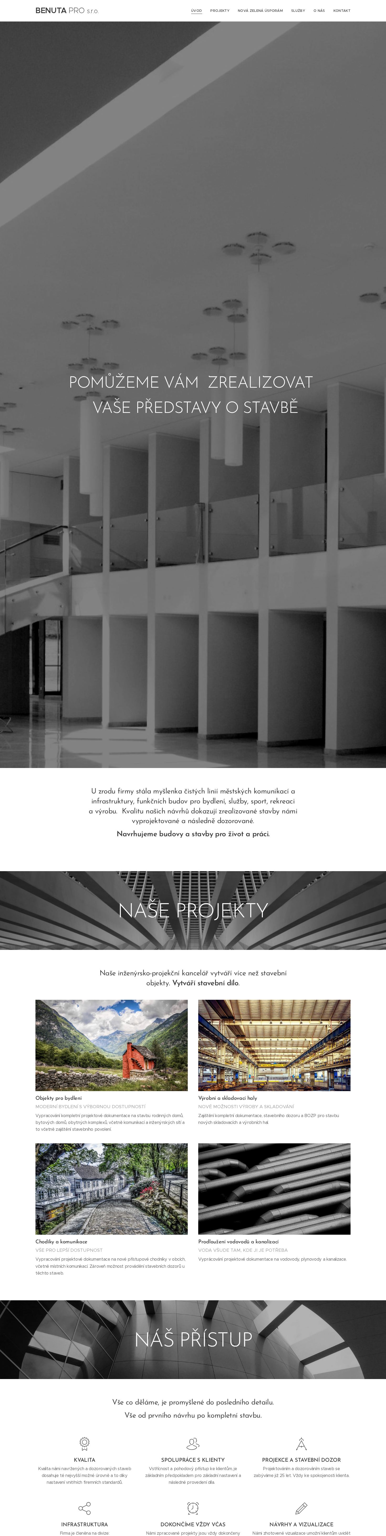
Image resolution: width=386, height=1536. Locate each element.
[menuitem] (198, 10)
